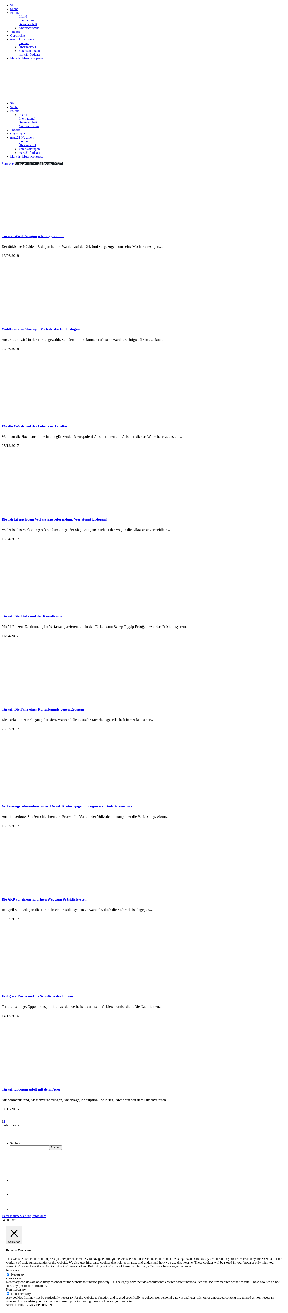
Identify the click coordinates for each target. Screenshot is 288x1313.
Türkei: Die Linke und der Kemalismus (32, 616)
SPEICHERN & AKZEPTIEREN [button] (29, 1305)
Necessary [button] (13, 1270)
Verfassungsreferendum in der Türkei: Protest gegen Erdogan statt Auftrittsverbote (67, 806)
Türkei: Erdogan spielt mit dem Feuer (31, 1089)
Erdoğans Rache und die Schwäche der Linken (37, 996)
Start (13, 5)
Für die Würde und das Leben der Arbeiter (35, 426)
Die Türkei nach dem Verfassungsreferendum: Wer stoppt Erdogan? (55, 519)
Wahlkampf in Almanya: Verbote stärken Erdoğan (41, 329)
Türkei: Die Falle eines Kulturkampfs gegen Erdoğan (43, 709)
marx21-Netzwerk (22, 39)
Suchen (15, 1143)
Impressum (39, 1216)
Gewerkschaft (28, 24)
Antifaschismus (29, 28)
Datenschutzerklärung (16, 1216)
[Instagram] (17, 1209)
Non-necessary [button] (16, 1289)
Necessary (18, 1274)
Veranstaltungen (29, 50)
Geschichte (17, 35)
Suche (14, 9)
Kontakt (24, 43)
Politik (14, 13)
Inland (23, 16)
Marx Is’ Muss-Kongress (26, 58)
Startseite (8, 163)
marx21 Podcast (29, 54)
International (27, 20)
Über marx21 (27, 47)
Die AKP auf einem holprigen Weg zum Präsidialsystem (44, 899)
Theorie (15, 31)
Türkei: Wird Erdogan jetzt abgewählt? (33, 236)
